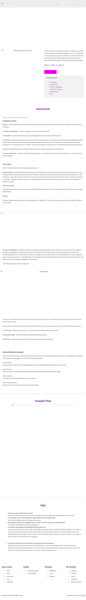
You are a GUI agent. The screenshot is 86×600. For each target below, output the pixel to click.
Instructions (53, 82)
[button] (82, 4)
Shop (77, 4)
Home (57, 4)
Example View (54, 84)
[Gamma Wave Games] (7, 3)
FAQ (51, 94)
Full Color (53, 89)
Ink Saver (59, 89)
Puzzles (72, 4)
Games (64, 4)
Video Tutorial (54, 91)
